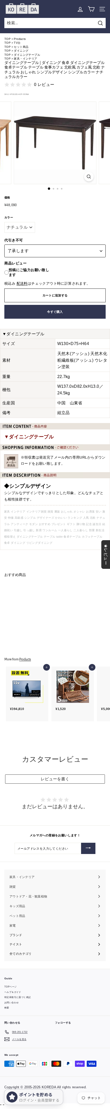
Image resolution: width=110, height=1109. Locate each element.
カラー (8, 217)
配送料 (22, 283)
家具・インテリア (25, 58)
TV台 (17, 42)
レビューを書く (55, 779)
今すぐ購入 (55, 311)
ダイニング (21, 50)
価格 (7, 197)
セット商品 (21, 46)
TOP (7, 38)
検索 (6, 1007)
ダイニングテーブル (27, 54)
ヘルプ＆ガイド (12, 992)
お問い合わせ (11, 1002)
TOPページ (10, 986)
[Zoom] (88, 176)
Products (20, 38)
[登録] (88, 848)
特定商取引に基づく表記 (17, 997)
